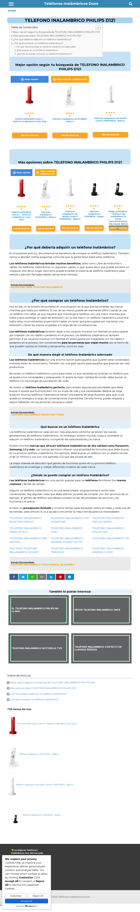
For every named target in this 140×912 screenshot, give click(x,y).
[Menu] (11, 3)
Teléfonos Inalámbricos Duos (71, 3)
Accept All (26, 901)
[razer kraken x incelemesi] (70, 905)
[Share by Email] (41, 577)
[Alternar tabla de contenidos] (97, 27)
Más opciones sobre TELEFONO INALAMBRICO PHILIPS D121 (47, 35)
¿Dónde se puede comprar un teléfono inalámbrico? (44, 54)
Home (12, 10)
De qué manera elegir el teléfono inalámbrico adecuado (46, 46)
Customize (15, 896)
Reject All (38, 896)
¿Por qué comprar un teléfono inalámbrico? (38, 43)
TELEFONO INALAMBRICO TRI (110, 538)
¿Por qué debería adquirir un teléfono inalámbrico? (42, 39)
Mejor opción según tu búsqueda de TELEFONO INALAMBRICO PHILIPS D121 (56, 32)
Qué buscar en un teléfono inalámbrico (37, 50)
